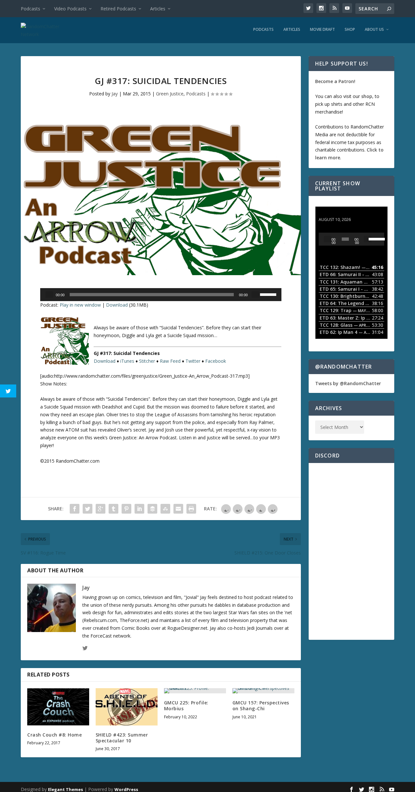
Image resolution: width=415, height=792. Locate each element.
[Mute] (255, 294)
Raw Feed (170, 361)
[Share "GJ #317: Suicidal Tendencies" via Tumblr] (113, 508)
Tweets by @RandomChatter (348, 383)
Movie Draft (322, 29)
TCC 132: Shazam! (339, 213)
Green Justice (170, 94)
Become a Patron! (335, 81)
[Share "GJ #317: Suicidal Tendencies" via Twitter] (87, 508)
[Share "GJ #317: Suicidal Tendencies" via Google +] (100, 508)
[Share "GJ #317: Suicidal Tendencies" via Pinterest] (126, 508)
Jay (115, 94)
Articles (157, 9)
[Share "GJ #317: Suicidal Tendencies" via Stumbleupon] (165, 508)
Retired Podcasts (118, 9)
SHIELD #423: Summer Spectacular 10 (122, 738)
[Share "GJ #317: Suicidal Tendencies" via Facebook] (74, 508)
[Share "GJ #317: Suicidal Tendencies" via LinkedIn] (139, 508)
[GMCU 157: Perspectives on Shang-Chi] (263, 690)
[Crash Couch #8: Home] (58, 706)
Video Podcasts (70, 9)
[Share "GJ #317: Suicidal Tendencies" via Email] (178, 508)
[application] (160, 294)
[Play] (49, 294)
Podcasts (30, 9)
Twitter (192, 361)
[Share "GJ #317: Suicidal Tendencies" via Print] (191, 508)
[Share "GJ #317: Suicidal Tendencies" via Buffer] (152, 508)
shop (366, 96)
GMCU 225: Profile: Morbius (186, 706)
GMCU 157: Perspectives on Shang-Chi (260, 706)
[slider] (269, 294)
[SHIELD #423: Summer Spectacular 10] (127, 706)
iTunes (127, 361)
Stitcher (147, 361)
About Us (374, 29)
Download (117, 305)
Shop (350, 29)
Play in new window (80, 305)
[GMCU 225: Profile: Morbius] (195, 690)
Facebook (215, 361)
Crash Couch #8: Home (54, 735)
